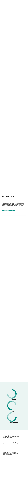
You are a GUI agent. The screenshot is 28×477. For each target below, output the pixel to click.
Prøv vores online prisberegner (8, 210)
